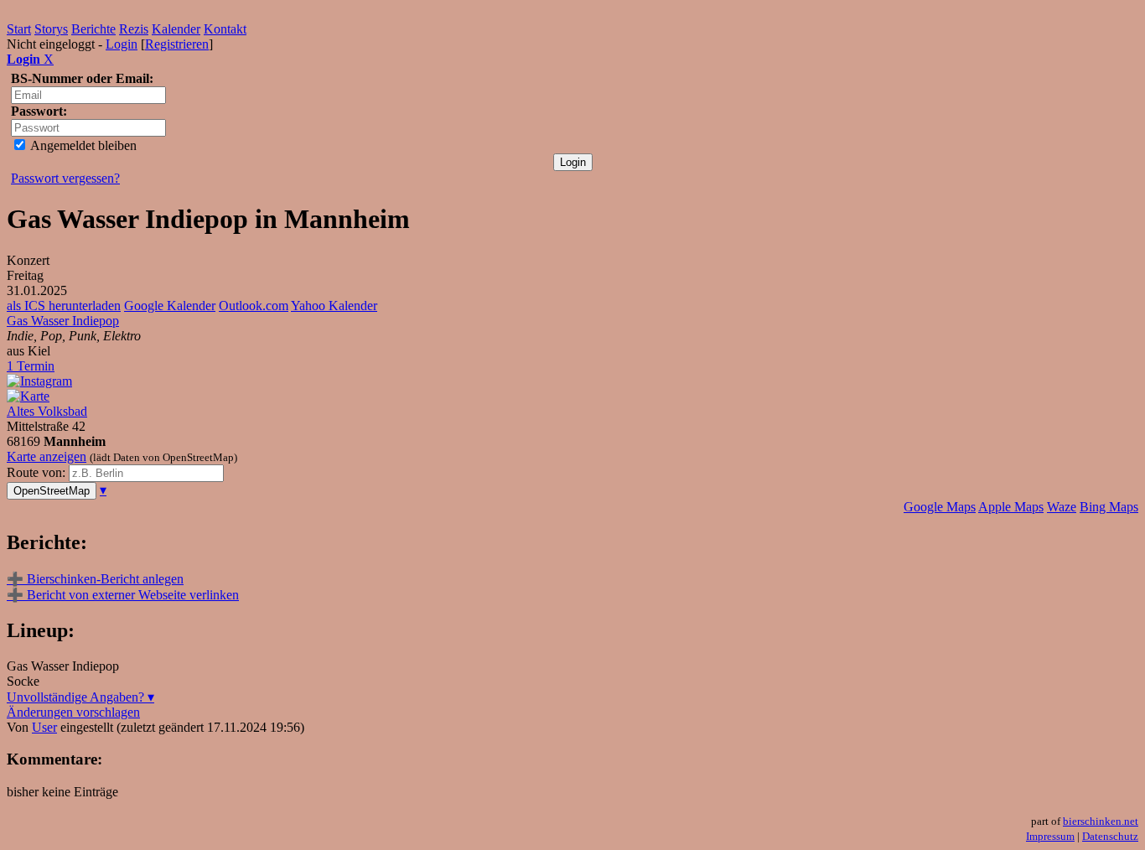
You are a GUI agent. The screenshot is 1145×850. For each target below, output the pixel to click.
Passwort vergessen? (65, 178)
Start (19, 29)
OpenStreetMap (51, 491)
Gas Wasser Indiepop (63, 321)
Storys (51, 29)
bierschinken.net (1100, 821)
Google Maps (940, 507)
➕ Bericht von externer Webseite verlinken (123, 595)
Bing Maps (1109, 507)
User (44, 727)
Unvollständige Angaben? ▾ (80, 697)
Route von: (38, 472)
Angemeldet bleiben (82, 145)
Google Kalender (169, 305)
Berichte (93, 29)
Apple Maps (1011, 507)
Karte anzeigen (46, 456)
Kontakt (225, 29)
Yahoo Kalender (334, 305)
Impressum (1050, 836)
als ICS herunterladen (64, 305)
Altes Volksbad (47, 411)
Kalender (176, 29)
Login (121, 44)
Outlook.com (253, 305)
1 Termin (30, 366)
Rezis (133, 29)
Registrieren (177, 44)
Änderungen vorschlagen (73, 712)
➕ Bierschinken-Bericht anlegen (95, 579)
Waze (1061, 507)
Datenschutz (1110, 836)
